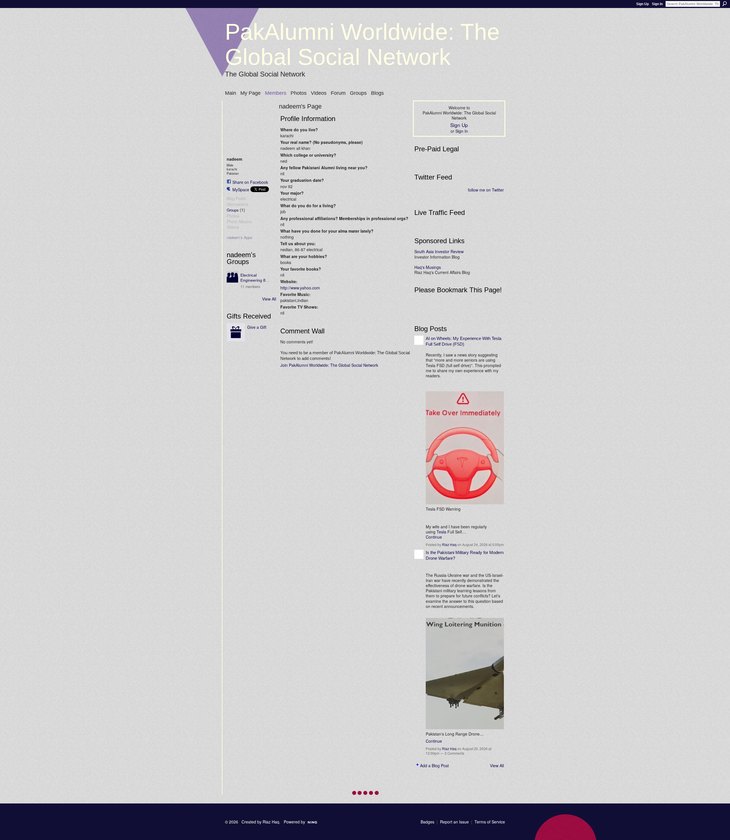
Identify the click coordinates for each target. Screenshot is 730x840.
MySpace (240, 189)
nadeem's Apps (239, 237)
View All (269, 299)
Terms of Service (489, 822)
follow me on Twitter (486, 189)
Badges (427, 822)
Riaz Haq (449, 544)
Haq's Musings (427, 267)
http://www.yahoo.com (300, 288)
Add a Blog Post (434, 765)
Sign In (657, 4)
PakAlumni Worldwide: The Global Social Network (362, 44)
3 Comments (454, 753)
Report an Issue (454, 822)
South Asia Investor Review (439, 251)
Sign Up (642, 4)
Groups (233, 210)
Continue (434, 537)
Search (724, 3)
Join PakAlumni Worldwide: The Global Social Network (329, 365)
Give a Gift (256, 327)
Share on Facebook (250, 182)
